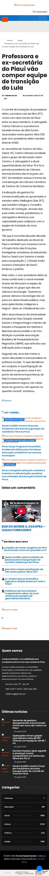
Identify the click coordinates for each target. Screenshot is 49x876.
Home (9, 40)
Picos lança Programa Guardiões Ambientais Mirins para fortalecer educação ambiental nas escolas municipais (21, 451)
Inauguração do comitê (14, 419)
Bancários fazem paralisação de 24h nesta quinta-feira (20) (24, 570)
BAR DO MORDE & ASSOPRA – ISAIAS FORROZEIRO (23, 528)
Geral (20, 40)
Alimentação (10, 464)
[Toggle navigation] (5, 19)
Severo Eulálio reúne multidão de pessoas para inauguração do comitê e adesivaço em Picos (24, 560)
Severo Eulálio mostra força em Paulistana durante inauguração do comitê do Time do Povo (23, 428)
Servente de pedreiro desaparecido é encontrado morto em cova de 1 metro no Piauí (29, 724)
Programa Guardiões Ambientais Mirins (20, 440)
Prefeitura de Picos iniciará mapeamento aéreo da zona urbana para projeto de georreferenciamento (22, 594)
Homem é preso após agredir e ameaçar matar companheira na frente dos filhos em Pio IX (29, 754)
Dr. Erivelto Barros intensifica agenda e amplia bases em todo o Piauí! (25, 581)
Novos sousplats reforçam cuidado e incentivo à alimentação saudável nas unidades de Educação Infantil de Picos (24, 475)
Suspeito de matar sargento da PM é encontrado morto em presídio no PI (25, 549)
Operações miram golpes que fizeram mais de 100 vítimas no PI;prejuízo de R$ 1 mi (29, 739)
